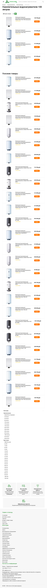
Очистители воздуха (6, 533)
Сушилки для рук (6, 553)
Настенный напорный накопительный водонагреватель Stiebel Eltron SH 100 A (23, 44)
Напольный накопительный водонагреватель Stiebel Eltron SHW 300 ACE (23, 244)
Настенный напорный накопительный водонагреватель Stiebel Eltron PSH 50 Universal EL (23, 360)
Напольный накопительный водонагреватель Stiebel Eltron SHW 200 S (23, 180)
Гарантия (4, 518)
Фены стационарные (6, 556)
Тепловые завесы (6, 545)
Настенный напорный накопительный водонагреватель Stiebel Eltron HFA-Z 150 (23, 347)
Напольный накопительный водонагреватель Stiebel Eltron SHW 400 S (23, 283)
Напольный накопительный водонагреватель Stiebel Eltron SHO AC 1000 (23, 219)
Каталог (4, 4)
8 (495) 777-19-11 (7, 568)
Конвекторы (5, 540)
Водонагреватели (11, 4)
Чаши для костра (6, 551)
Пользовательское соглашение (9, 579)
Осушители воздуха (6, 555)
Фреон (3, 529)
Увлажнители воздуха (7, 534)
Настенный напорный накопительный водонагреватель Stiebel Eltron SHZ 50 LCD (23, 372)
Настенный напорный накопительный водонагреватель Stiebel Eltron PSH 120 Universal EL (23, 116)
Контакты (4, 522)
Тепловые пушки (5, 543)
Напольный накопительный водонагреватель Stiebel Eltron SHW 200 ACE (23, 129)
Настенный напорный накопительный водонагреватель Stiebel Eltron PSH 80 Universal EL (23, 91)
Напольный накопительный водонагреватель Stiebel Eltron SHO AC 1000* (23, 321)
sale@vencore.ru (7, 570)
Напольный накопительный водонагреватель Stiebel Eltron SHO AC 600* (23, 168)
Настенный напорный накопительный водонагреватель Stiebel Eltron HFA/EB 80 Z (23, 232)
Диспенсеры (5, 560)
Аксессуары (5, 562)
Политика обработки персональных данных (11, 577)
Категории (6, 410)
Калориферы (5, 546)
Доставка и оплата (6, 516)
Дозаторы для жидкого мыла (8, 558)
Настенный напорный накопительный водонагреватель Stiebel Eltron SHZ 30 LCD (23, 78)
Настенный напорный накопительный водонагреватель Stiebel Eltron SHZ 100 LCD (23, 57)
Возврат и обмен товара (7, 520)
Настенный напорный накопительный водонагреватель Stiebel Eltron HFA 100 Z (23, 31)
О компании (4, 515)
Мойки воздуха (5, 536)
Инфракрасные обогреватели (8, 548)
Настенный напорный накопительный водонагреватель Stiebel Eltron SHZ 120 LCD (23, 308)
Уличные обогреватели (7, 550)
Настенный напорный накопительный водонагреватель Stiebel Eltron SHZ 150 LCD (23, 206)
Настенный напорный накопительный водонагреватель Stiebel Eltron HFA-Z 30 (23, 385)
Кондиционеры (5, 528)
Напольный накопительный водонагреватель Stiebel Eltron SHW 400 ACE (23, 257)
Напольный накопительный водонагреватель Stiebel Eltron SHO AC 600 (23, 334)
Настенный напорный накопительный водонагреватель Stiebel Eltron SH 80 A (23, 270)
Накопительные (20, 4)
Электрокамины (5, 541)
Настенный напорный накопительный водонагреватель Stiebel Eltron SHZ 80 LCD (23, 155)
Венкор (3, 566)
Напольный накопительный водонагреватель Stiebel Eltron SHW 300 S (23, 104)
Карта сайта (4, 523)
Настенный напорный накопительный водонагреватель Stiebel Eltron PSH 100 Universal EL (23, 18)
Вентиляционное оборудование (9, 531)
